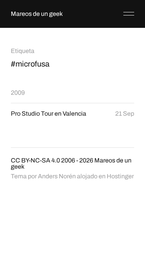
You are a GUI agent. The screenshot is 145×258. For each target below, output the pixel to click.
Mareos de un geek (37, 13)
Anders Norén (57, 176)
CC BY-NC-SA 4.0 (35, 160)
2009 (18, 92)
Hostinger (120, 176)
